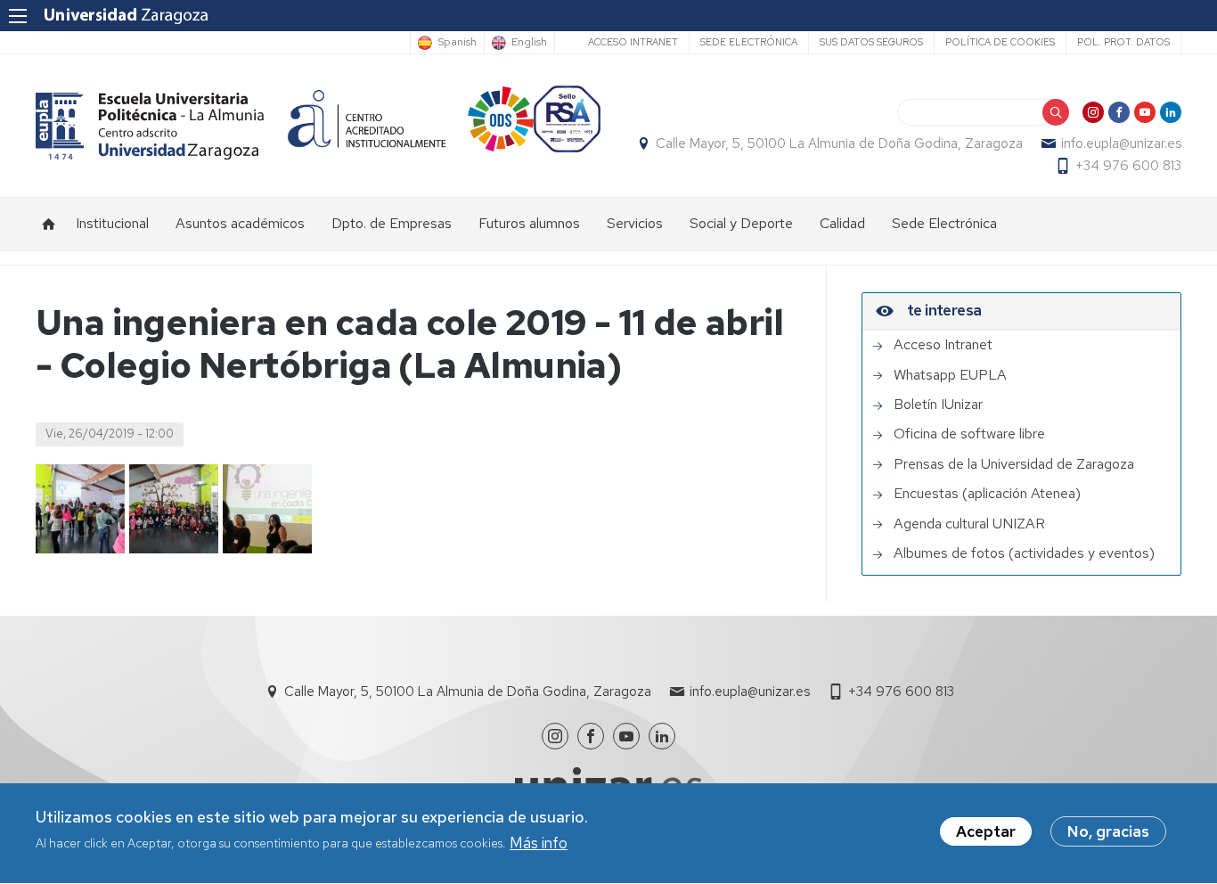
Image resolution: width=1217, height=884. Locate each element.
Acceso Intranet (633, 42)
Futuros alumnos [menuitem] (529, 223)
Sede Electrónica (748, 42)
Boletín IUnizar (938, 405)
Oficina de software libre (969, 434)
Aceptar (986, 831)
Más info (539, 843)
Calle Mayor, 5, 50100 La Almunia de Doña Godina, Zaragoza (839, 143)
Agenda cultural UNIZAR (969, 524)
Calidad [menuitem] (842, 223)
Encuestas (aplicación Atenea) (987, 494)
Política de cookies (1000, 42)
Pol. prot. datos (1123, 42)
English (529, 43)
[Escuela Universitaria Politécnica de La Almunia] (150, 126)
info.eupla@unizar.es (1121, 143)
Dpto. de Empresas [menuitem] (391, 223)
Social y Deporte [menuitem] (741, 223)
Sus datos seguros (871, 42)
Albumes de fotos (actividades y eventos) (1024, 553)
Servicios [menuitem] (635, 223)
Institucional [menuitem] (112, 223)
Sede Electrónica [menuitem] (944, 223)
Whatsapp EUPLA (950, 375)
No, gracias (1108, 831)
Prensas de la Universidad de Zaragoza (1014, 464)
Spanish (457, 43)
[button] (80, 508)
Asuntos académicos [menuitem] (240, 223)
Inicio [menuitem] (49, 223)
